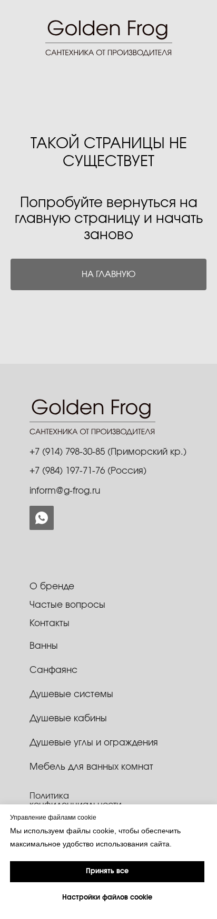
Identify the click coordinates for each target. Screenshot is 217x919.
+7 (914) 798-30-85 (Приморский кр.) (107, 451)
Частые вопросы (67, 604)
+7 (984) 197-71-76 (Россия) (87, 470)
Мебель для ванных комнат (91, 766)
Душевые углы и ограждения (93, 742)
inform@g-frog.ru (64, 490)
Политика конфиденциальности (75, 800)
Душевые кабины (68, 718)
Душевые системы (71, 694)
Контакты (49, 623)
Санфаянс (53, 670)
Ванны (43, 645)
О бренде (51, 586)
